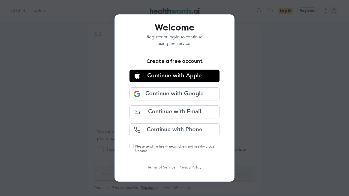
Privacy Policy (190, 167)
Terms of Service (162, 167)
